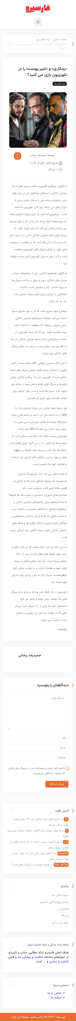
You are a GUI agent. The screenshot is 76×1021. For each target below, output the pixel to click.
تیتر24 (65, 916)
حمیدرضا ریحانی (38, 155)
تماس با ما (54, 993)
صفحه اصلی (60, 39)
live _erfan (61, 865)
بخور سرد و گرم (60, 923)
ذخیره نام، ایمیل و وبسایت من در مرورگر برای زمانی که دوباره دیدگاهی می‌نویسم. (36, 770)
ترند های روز (43, 39)
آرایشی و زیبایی (59, 961)
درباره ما (56, 997)
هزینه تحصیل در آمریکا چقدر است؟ (30, 865)
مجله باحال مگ (60, 895)
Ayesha (63, 853)
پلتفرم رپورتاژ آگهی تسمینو (55, 902)
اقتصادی (64, 909)
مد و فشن (14, 957)
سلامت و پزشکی (33, 957)
